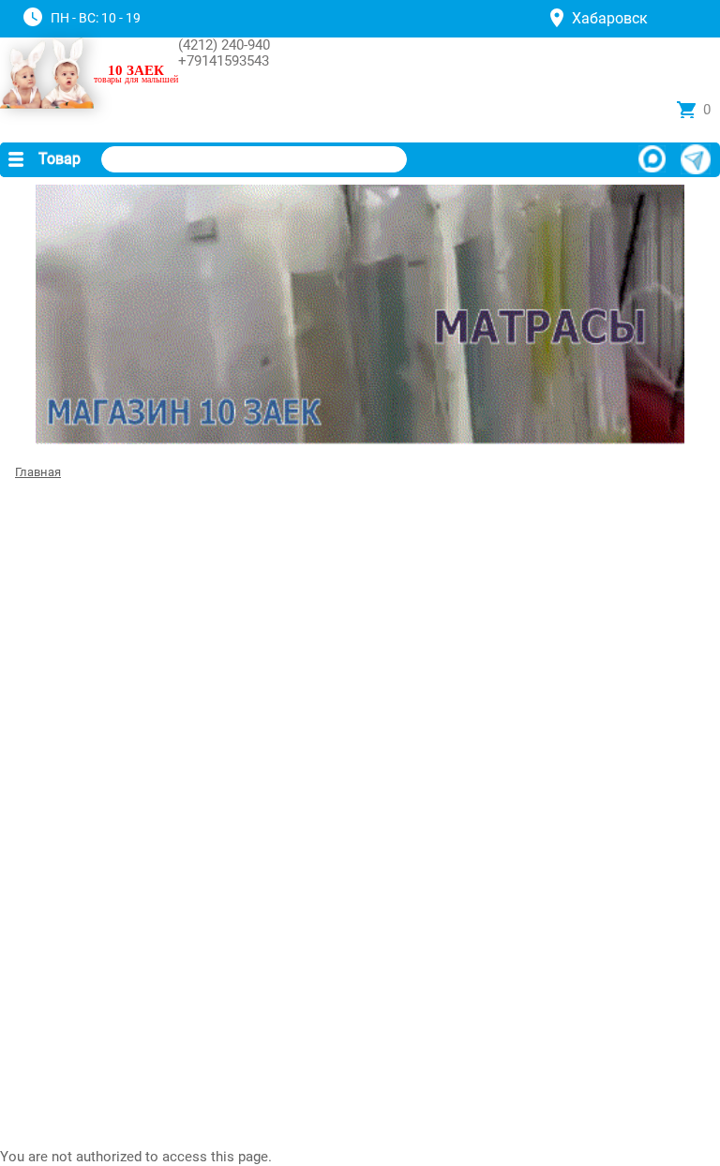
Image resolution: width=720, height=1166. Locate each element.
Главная (38, 472)
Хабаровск (610, 18)
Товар (59, 159)
